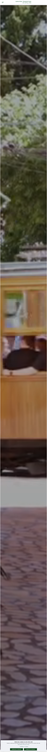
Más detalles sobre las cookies (23, 744)
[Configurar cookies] (3, 2)
